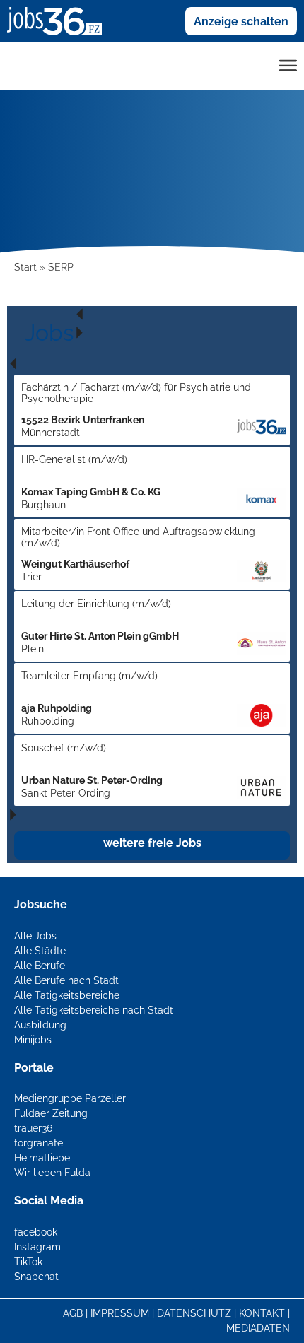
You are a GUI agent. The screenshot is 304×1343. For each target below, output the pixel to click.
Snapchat (36, 1276)
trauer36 (33, 1128)
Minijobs (33, 1039)
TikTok (28, 1261)
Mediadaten (258, 1328)
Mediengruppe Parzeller (70, 1098)
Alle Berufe (39, 965)
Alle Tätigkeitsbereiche (66, 995)
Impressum (119, 1313)
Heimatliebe (42, 1157)
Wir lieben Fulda (52, 1172)
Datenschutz (194, 1313)
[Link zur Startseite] (59, 20)
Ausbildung (40, 1025)
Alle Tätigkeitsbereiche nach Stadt (93, 1010)
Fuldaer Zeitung (51, 1113)
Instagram (37, 1247)
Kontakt (262, 1313)
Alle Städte (40, 950)
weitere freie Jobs (152, 843)
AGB (73, 1313)
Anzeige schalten (241, 21)
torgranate (38, 1143)
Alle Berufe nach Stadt (66, 980)
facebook (35, 1232)
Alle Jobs (35, 936)
